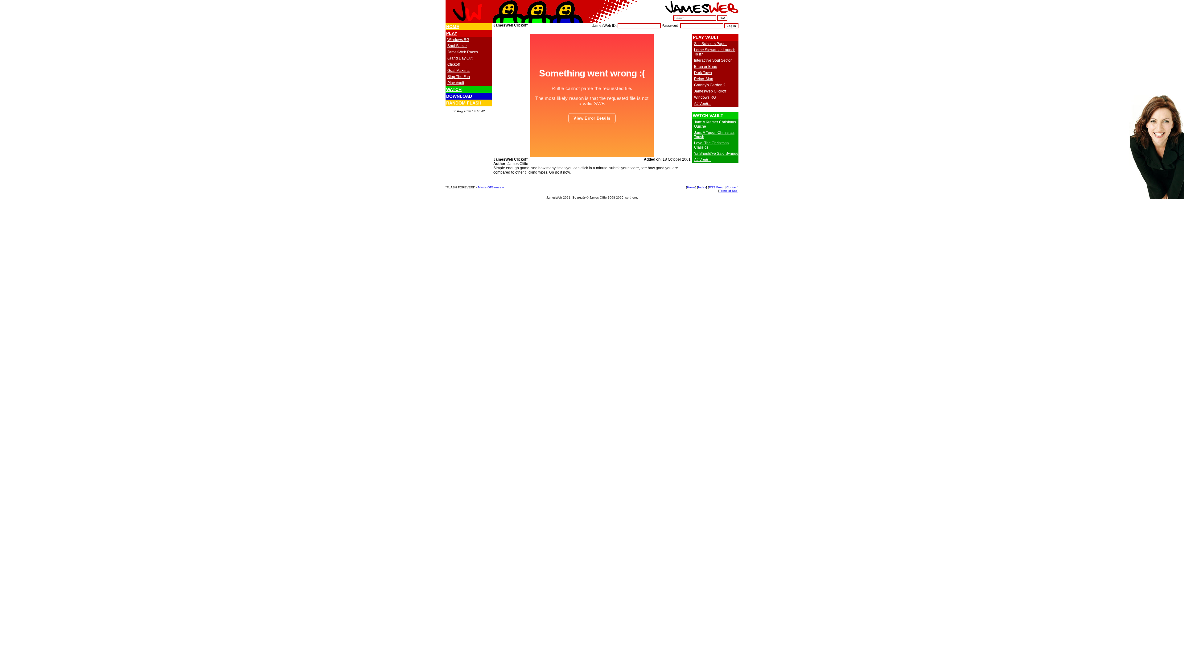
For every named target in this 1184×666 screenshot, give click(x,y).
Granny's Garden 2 (710, 85)
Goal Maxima (458, 70)
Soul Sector (457, 46)
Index (702, 187)
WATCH (454, 89)
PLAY (451, 33)
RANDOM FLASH (463, 103)
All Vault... (702, 103)
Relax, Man (703, 79)
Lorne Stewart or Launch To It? (714, 52)
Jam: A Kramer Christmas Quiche (715, 124)
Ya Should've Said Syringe (716, 153)
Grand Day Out (459, 58)
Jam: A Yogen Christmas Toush (714, 134)
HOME (452, 26)
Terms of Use (728, 190)
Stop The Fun (458, 77)
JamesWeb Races (462, 52)
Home (691, 187)
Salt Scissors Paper (710, 44)
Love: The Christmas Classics (711, 145)
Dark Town (703, 73)
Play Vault (455, 83)
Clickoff (453, 64)
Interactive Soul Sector (713, 60)
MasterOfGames (489, 187)
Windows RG (458, 40)
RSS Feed (716, 187)
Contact (732, 187)
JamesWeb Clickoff (710, 91)
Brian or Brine (705, 66)
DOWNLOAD (459, 96)
